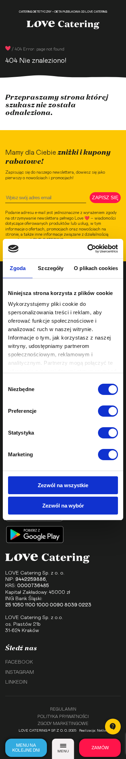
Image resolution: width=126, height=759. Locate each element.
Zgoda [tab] (18, 268)
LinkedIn (16, 682)
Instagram (19, 672)
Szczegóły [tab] (50, 268)
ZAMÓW (100, 748)
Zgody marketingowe (63, 723)
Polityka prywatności (63, 716)
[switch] (108, 411)
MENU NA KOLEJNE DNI (26, 747)
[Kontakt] (113, 726)
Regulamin (63, 709)
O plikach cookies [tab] (96, 268)
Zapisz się (105, 197)
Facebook (19, 662)
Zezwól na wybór (63, 506)
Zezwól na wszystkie (63, 485)
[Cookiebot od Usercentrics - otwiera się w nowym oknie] (89, 248)
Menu (63, 751)
